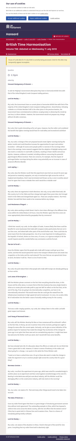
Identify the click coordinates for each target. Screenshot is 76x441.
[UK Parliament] (13, 26)
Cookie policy (41, 437)
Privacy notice (64, 437)
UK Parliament (10, 39)
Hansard (12, 34)
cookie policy (44, 13)
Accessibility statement (63, 439)
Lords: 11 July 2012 (29, 39)
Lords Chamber (41, 39)
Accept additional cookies (16, 18)
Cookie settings (55, 18)
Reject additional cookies (38, 18)
